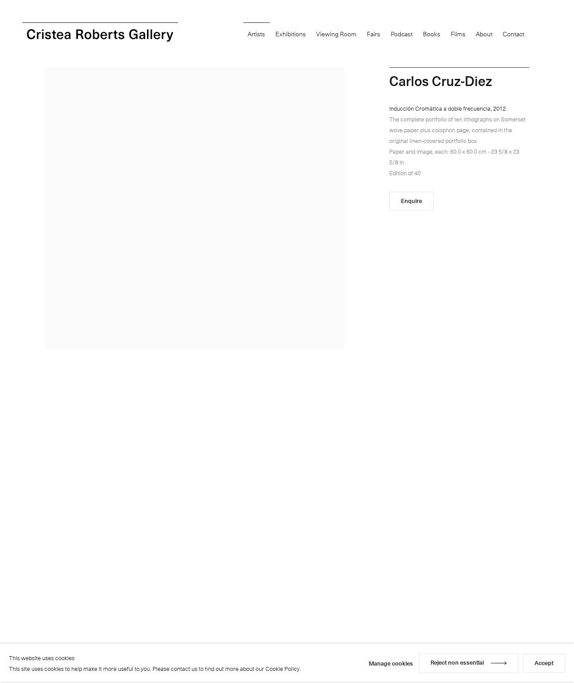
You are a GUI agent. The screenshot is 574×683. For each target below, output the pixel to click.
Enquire (411, 200)
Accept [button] (544, 662)
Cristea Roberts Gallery (100, 35)
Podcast (402, 34)
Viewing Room (336, 34)
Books (431, 34)
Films (458, 34)
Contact (513, 34)
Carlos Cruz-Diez (440, 80)
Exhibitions (290, 34)
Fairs (373, 34)
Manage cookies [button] (391, 663)
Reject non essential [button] (457, 662)
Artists (256, 34)
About (484, 34)
